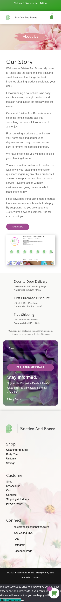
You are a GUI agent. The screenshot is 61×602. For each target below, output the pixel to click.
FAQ (16, 539)
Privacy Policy (14, 399)
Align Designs (33, 577)
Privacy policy (13, 600)
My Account (13, 486)
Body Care (12, 454)
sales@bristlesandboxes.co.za (31, 527)
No (2, 600)
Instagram (19, 545)
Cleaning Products (17, 449)
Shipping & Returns (17, 499)
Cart (8, 490)
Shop (9, 481)
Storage (10, 463)
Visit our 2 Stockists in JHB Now (30, 3)
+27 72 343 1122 (23, 533)
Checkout (11, 495)
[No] (22, 600)
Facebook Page (23, 551)
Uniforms (11, 458)
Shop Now (17, 226)
